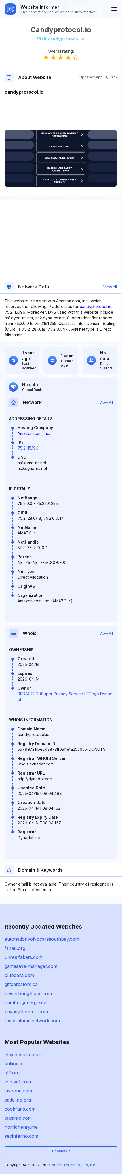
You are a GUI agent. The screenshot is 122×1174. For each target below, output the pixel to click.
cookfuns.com (20, 1109)
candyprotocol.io (96, 306)
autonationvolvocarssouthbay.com (42, 939)
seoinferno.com (21, 1136)
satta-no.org (18, 1100)
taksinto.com (18, 1118)
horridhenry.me (21, 1127)
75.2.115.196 (28, 448)
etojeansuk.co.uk (23, 1054)
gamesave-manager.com (31, 966)
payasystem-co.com (26, 1011)
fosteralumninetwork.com (32, 1020)
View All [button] (110, 287)
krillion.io (14, 1063)
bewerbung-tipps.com (28, 993)
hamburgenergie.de (25, 1002)
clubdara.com (19, 975)
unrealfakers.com (24, 957)
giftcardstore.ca (21, 984)
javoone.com (18, 1091)
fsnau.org (15, 948)
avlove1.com (18, 1082)
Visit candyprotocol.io (61, 39)
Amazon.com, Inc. (34, 433)
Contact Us (61, 1151)
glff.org (12, 1072)
